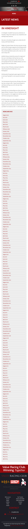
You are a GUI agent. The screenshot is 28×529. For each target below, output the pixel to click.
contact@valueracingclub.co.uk (14, 3)
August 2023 (6, 198)
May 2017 (5, 373)
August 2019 (6, 310)
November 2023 (7, 191)
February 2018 (6, 352)
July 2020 (5, 284)
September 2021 (7, 252)
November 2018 (7, 331)
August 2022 (6, 226)
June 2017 (5, 370)
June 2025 (5, 147)
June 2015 (5, 426)
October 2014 (6, 445)
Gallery (7, 502)
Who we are (8, 497)
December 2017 (6, 356)
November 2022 (7, 219)
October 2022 (6, 222)
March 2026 (6, 126)
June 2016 (5, 398)
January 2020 (6, 298)
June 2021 (5, 259)
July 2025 (5, 145)
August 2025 (6, 143)
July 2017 (5, 368)
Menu (14, 13)
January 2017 (6, 382)
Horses (7, 498)
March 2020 (6, 294)
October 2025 (6, 138)
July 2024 (5, 173)
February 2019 (6, 324)
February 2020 (6, 296)
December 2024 (7, 161)
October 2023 (6, 194)
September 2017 (7, 363)
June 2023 (5, 203)
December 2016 (7, 384)
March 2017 (5, 377)
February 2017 (6, 380)
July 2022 (5, 229)
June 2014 (5, 454)
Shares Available (20, 498)
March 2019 (6, 321)
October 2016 (6, 389)
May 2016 (5, 400)
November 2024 (7, 164)
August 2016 (6, 394)
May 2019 (5, 317)
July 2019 (5, 312)
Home (7, 505)
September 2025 (7, 140)
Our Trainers (20, 497)
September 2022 (7, 224)
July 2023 (5, 201)
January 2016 (6, 410)
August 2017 (6, 366)
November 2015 (7, 414)
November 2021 (7, 247)
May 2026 (5, 122)
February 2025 (6, 157)
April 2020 (5, 291)
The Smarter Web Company (17, 525)
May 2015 (5, 428)
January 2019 (6, 326)
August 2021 (6, 254)
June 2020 (5, 287)
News (7, 500)
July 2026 (5, 117)
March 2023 (5, 210)
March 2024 (6, 182)
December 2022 (7, 217)
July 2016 (5, 396)
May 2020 (5, 289)
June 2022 (5, 231)
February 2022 (6, 240)
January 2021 (6, 270)
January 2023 (6, 215)
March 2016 (6, 405)
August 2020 (6, 282)
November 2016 (7, 387)
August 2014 (6, 449)
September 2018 (7, 335)
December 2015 (6, 412)
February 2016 (6, 407)
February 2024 (6, 184)
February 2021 (6, 268)
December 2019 (7, 301)
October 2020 (6, 277)
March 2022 (6, 238)
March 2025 (6, 154)
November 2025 (7, 136)
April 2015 (5, 431)
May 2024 (5, 177)
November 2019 (7, 303)
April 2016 (5, 403)
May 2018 (5, 345)
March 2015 (5, 433)
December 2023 (6, 189)
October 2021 (6, 249)
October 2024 (6, 166)
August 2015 (6, 421)
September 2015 (7, 419)
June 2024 (5, 175)
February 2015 (6, 435)
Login (20, 503)
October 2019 (6, 305)
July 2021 (5, 256)
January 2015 (6, 438)
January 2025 (6, 159)
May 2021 (5, 261)
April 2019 (5, 319)
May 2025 (5, 150)
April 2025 (5, 152)
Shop (7, 503)
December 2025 (7, 133)
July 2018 (5, 340)
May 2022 (5, 233)
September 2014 (7, 447)
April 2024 (5, 180)
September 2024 (7, 168)
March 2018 (6, 349)
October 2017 (6, 361)
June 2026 (5, 119)
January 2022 (6, 243)
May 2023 (5, 205)
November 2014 (7, 442)
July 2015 (5, 424)
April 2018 (5, 347)
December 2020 (7, 273)
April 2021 (5, 263)
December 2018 (7, 328)
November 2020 (7, 275)
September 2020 (7, 280)
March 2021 (5, 266)
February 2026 (6, 129)
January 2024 (6, 187)
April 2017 (5, 375)
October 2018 (6, 333)
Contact (20, 502)
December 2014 (7, 440)
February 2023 (6, 212)
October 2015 (6, 417)
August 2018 (6, 338)
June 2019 (5, 315)
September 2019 (7, 308)
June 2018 (5, 342)
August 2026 (6, 115)
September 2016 (7, 391)
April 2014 (5, 459)
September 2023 (7, 196)
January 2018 (6, 354)
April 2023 (5, 208)
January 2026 (6, 131)
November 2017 (7, 359)
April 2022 (5, 236)
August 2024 (6, 171)
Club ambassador (20, 500)
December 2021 (6, 245)
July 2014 (5, 452)
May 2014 (5, 456)
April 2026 (5, 124)
